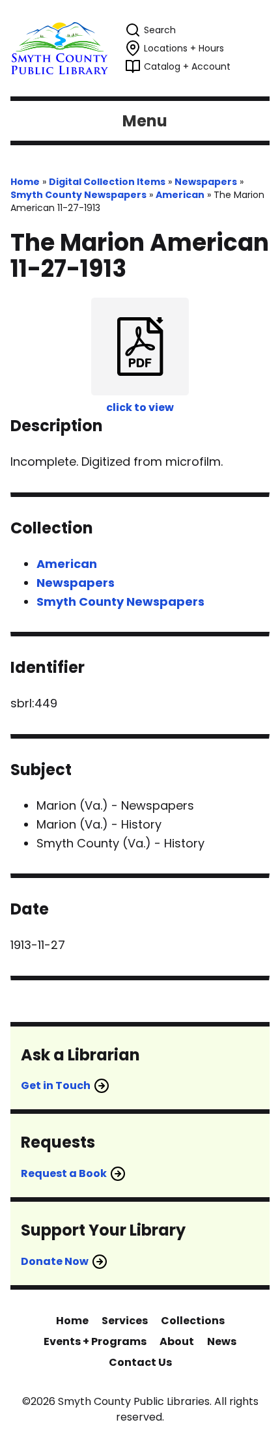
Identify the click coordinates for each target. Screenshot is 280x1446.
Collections (193, 1320)
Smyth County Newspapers (78, 194)
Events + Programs (95, 1341)
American (180, 194)
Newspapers (206, 181)
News (221, 1341)
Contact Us (140, 1362)
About (177, 1341)
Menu (144, 121)
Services (125, 1320)
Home (25, 181)
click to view (140, 407)
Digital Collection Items (107, 181)
